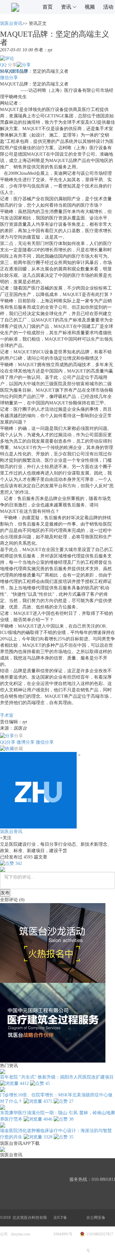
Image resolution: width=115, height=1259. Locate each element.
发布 (5, 892)
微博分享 (19, 71)
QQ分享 (7, 742)
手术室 (6, 715)
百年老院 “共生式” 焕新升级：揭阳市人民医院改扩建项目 (57, 1077)
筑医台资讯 (11, 23)
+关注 (6, 838)
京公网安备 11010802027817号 (99, 1234)
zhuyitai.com (20, 1234)
